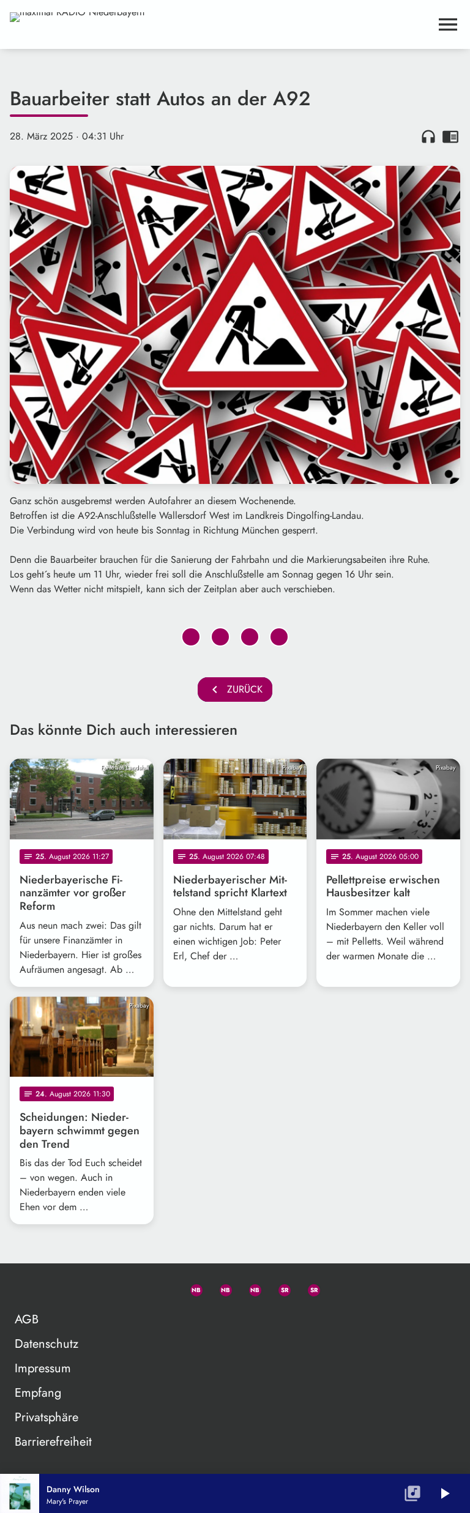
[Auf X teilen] (220, 637)
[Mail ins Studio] (132, 1288)
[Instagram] (249, 1288)
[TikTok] (338, 1288)
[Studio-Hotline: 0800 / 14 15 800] (161, 1288)
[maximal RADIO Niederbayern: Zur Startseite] (220, 24)
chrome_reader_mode (450, 136)
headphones (428, 136)
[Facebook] (220, 1288)
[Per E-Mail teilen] (279, 637)
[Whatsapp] (191, 1288)
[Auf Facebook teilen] (191, 637)
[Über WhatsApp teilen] (249, 637)
